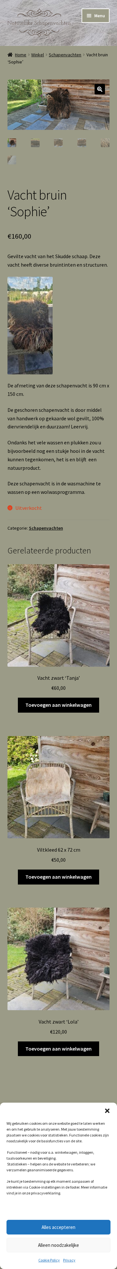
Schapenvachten (65, 55)
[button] (107, 1111)
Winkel (37, 55)
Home (20, 55)
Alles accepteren (58, 1227)
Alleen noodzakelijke (58, 1245)
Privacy (69, 1260)
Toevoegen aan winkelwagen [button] (58, 705)
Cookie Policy (49, 1260)
